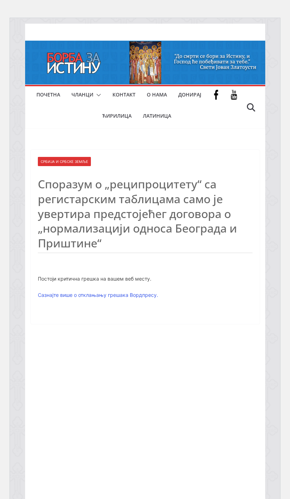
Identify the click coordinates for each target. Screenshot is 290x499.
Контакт (123, 94)
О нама (157, 94)
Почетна (48, 94)
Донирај (189, 94)
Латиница (157, 115)
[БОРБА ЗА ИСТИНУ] (145, 45)
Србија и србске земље (64, 161)
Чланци (82, 94)
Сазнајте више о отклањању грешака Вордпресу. (98, 295)
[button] (97, 95)
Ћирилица (117, 115)
